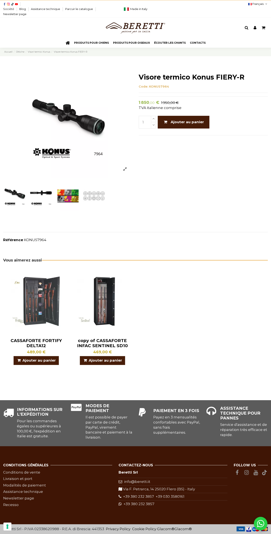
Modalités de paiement (24, 485)
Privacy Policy (118, 529)
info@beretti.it (137, 481)
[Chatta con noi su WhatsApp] (260, 523)
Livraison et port (17, 479)
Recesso (11, 505)
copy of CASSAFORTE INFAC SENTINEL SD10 (102, 343)
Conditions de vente (21, 472)
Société (9, 9)
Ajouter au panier (187, 122)
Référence (13, 240)
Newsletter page (14, 14)
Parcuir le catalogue (79, 9)
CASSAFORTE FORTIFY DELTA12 (36, 343)
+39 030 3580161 (169, 496)
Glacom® (165, 529)
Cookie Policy (144, 529)
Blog (22, 9)
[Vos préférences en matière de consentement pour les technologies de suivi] (7, 527)
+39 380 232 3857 (137, 496)
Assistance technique (46, 9)
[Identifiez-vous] (255, 28)
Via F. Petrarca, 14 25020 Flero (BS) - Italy (158, 489)
